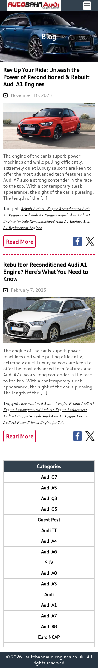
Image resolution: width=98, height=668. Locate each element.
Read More (19, 241)
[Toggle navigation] (87, 5)
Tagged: (11, 208)
